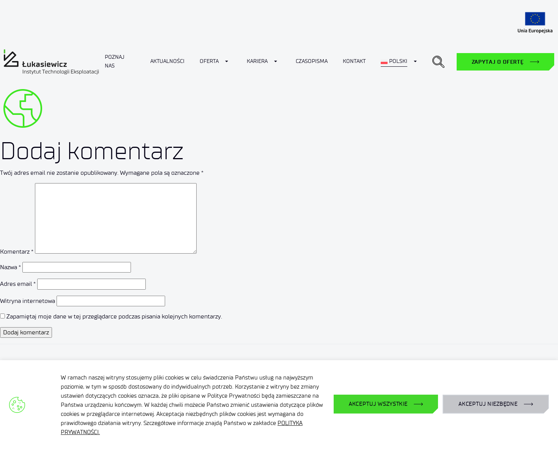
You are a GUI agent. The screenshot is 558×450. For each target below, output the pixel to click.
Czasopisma (312, 61)
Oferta (209, 61)
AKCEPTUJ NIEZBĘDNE (488, 404)
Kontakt (354, 61)
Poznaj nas (115, 61)
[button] (438, 62)
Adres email (18, 283)
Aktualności (167, 61)
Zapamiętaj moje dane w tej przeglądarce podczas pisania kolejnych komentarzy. (114, 316)
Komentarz (16, 251)
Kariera (257, 61)
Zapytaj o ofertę (498, 61)
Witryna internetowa (27, 300)
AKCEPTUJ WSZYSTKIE (378, 404)
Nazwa (10, 267)
